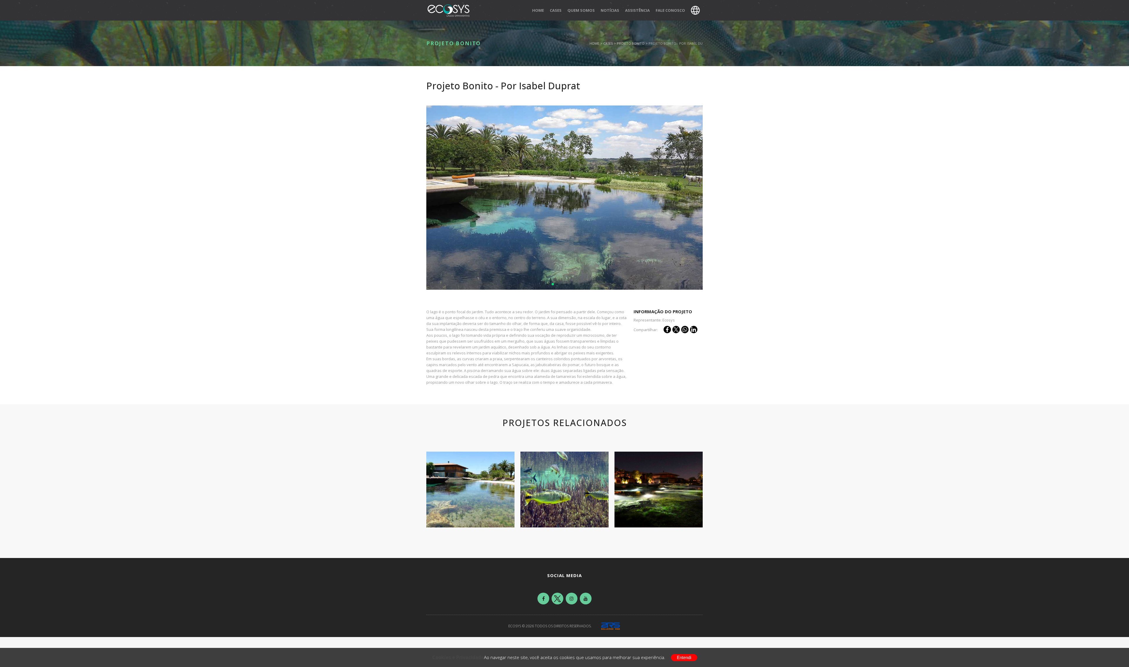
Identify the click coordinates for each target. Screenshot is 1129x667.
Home (538, 10)
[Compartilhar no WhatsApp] (685, 329)
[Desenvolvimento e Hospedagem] (610, 626)
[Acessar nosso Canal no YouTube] (586, 598)
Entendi (684, 657)
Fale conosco (670, 10)
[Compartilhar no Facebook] (667, 329)
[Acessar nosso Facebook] (543, 598)
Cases (556, 10)
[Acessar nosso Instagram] (571, 598)
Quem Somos (581, 10)
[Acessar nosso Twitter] (557, 598)
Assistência (637, 10)
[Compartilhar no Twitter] (676, 329)
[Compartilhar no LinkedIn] (693, 329)
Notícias (610, 10)
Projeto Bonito (630, 43)
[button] (548, 284)
